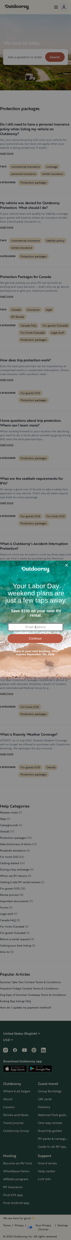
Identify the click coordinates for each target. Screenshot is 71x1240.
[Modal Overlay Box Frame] (35, 620)
